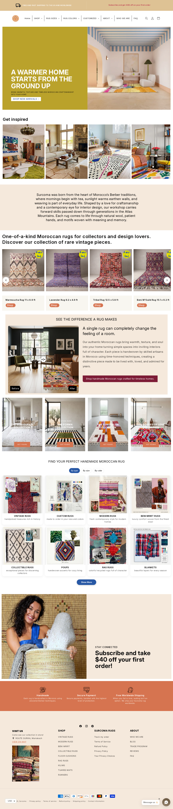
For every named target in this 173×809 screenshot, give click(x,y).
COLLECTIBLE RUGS (68, 751)
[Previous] (6, 280)
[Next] (167, 280)
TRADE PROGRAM (138, 746)
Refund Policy (101, 746)
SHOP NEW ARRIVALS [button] (25, 99)
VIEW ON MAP (19, 742)
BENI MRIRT (64, 746)
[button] (146, 18)
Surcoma (22, 801)
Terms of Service (102, 741)
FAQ (132, 756)
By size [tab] (86, 470)
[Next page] (166, 151)
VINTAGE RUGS (65, 737)
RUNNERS (63, 775)
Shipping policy (79, 801)
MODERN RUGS (65, 741)
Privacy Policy (101, 751)
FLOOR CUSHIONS (67, 756)
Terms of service (49, 801)
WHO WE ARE (136, 737)
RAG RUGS (63, 760)
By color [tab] (98, 470)
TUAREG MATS (65, 770)
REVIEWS (134, 751)
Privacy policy (35, 801)
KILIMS (61, 765)
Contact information (96, 801)
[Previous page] (6, 151)
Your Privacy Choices (104, 756)
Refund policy (64, 801)
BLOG (132, 741)
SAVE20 (142, 5)
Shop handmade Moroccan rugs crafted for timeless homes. (120, 378)
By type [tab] (74, 470)
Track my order (101, 737)
